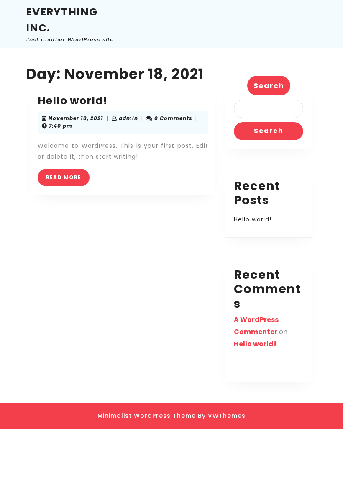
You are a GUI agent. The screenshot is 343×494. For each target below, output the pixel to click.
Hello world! (73, 100)
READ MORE (68, 179)
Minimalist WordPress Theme (146, 416)
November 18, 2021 (76, 118)
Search (268, 85)
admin (128, 118)
